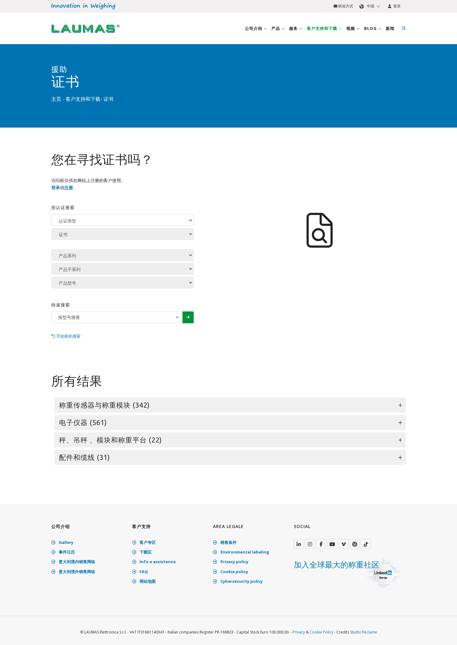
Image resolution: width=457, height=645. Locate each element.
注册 (68, 187)
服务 (294, 28)
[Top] (442, 634)
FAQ (143, 571)
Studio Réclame (363, 632)
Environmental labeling (244, 552)
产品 (276, 28)
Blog (371, 28)
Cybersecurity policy (241, 581)
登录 (396, 6)
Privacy (299, 632)
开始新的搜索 (68, 336)
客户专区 (147, 542)
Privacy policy (233, 561)
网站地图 (147, 581)
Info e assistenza (157, 561)
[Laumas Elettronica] (85, 34)
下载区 (145, 552)
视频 (351, 28)
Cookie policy (233, 571)
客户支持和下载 (323, 28)
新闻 (390, 28)
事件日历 (66, 552)
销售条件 (228, 542)
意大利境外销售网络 (76, 571)
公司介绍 (254, 28)
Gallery (65, 542)
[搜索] (404, 28)
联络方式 (345, 6)
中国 (370, 6)
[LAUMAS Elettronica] (299, 544)
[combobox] (117, 317)
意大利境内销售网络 (76, 561)
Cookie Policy (321, 632)
